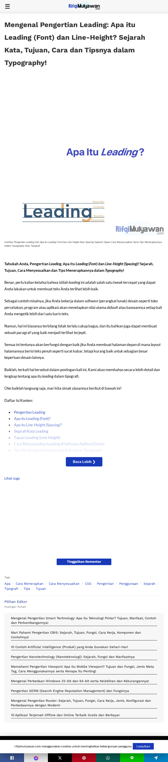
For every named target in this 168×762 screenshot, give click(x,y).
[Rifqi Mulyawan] (87, 5)
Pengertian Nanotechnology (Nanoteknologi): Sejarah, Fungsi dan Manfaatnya (73, 657)
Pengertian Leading (29, 412)
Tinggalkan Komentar (84, 562)
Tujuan (41, 589)
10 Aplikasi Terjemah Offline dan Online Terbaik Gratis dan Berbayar (65, 715)
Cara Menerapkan (29, 584)
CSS (88, 584)
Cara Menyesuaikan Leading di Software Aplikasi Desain (59, 444)
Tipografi (11, 589)
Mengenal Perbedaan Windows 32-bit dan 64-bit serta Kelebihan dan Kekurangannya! (80, 681)
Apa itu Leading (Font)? (32, 418)
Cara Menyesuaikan (64, 584)
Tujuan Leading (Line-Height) (37, 437)
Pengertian (105, 584)
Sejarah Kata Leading (31, 431)
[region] (84, 99)
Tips (27, 589)
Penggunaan (128, 584)
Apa (7, 584)
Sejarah (149, 584)
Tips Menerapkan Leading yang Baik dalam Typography (58, 450)
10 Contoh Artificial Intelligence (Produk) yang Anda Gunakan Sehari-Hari (69, 647)
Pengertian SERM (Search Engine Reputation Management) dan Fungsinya (70, 691)
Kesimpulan (23, 456)
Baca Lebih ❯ (84, 462)
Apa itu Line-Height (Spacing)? (38, 425)
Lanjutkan (143, 746)
